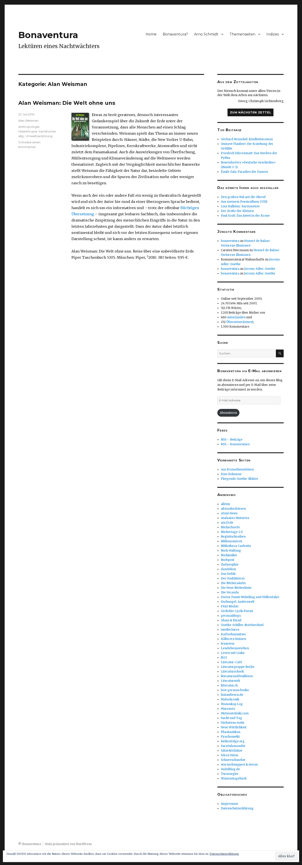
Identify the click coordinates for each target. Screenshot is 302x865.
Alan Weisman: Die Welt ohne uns (66, 103)
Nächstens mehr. (233, 723)
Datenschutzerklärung (237, 808)
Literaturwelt (230, 681)
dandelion (228, 569)
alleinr (225, 504)
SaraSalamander (233, 746)
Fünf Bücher (230, 606)
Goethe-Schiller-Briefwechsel (242, 625)
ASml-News (229, 513)
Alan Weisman (28, 120)
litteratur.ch (229, 685)
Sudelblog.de (230, 769)
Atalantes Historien (235, 518)
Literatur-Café (231, 662)
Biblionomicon (231, 541)
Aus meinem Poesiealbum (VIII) (244, 202)
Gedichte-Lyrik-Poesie (237, 611)
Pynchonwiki (230, 737)
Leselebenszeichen (235, 648)
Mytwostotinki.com (235, 713)
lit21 (224, 657)
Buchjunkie (229, 555)
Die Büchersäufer (233, 583)
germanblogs (231, 616)
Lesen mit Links (233, 653)
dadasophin (229, 564)
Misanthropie (27, 131)
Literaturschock (232, 671)
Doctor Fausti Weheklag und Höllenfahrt (250, 597)
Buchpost (227, 560)
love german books (235, 690)
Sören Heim (229, 755)
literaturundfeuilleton (237, 676)
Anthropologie (28, 126)
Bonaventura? (175, 34)
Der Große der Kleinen (237, 211)
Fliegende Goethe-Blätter (239, 479)
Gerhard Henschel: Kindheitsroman (247, 139)
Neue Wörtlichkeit (234, 727)
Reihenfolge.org (233, 741)
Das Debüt (228, 574)
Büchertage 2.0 (232, 532)
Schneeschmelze (233, 760)
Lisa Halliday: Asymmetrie (240, 206)
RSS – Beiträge (232, 439)
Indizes (272, 34)
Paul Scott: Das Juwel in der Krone (245, 216)
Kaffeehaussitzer (233, 634)
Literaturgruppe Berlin (237, 667)
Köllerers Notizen (233, 639)
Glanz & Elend (231, 620)
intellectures (230, 630)
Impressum (229, 804)
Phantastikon (230, 732)
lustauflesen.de (232, 695)
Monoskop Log (232, 704)
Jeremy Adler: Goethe (259, 269)
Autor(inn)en (236, 317)
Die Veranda (230, 592)
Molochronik (230, 699)
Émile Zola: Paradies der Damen (244, 172)
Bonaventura (48, 34)
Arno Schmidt (206, 34)
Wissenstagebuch (234, 778)
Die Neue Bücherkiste (236, 588)
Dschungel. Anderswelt (237, 602)
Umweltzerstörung (38, 136)
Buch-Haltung (231, 550)
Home (151, 34)
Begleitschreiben (233, 536)
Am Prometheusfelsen (237, 469)
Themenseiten (242, 34)
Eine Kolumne (231, 474)
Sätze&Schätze (231, 750)
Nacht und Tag (231, 718)
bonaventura (230, 241)
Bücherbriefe (230, 527)
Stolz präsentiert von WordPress (68, 844)
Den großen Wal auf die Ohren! (243, 197)
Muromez (228, 709)
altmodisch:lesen (233, 509)
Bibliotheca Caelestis (236, 546)
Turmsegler (230, 774)
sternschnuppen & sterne (239, 764)
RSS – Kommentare (235, 444)
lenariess (227, 643)
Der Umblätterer (233, 578)
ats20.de (227, 523)
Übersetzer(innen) (239, 322)
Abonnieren (228, 413)
